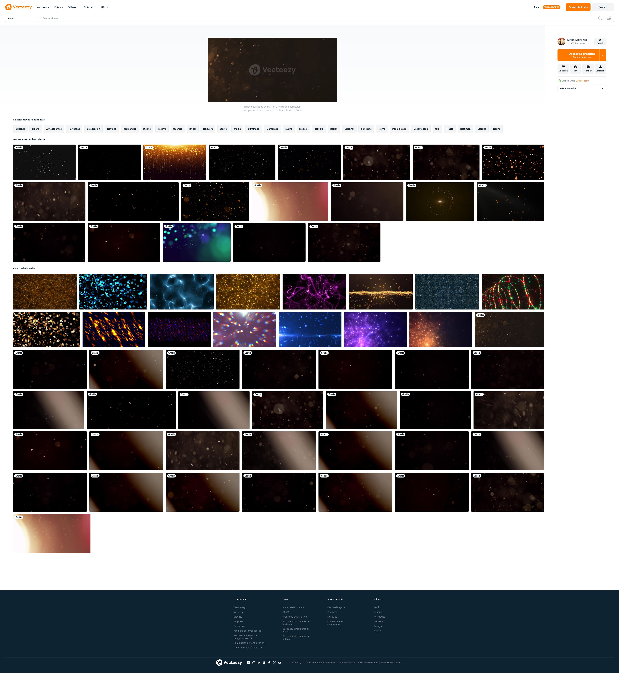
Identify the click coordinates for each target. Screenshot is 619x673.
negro (496, 128)
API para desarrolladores (247, 630)
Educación (239, 626)
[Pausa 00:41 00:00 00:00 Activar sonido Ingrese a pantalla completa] (272, 70)
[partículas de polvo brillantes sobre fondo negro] (309, 162)
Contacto (332, 611)
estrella (482, 128)
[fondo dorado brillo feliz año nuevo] (174, 162)
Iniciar (602, 7)
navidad (111, 128)
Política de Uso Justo (391, 662)
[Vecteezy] (18, 7)
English (378, 607)
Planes (537, 7)
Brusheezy (239, 607)
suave (288, 128)
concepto (366, 128)
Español (378, 611)
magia (237, 128)
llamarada (272, 128)
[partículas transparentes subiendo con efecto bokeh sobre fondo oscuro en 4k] (446, 162)
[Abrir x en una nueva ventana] (274, 662)
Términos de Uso (347, 662)
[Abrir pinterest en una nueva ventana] (264, 662)
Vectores (42, 7)
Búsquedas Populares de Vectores (296, 623)
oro (437, 128)
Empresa (238, 621)
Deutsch (378, 621)
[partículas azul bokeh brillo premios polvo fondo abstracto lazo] (113, 291)
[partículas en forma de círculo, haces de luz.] (440, 201)
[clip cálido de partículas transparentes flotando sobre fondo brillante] (290, 201)
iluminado (253, 128)
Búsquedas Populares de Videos (296, 637)
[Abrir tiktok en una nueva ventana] (269, 662)
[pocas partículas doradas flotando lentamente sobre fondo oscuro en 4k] (133, 201)
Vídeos (72, 7)
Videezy (238, 616)
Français (378, 626)
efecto (223, 128)
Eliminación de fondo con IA (249, 642)
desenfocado (421, 128)
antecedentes (54, 128)
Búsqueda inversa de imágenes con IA (245, 637)
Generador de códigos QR (248, 647)
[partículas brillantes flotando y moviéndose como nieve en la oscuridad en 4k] (509, 410)
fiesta (449, 128)
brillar (192, 128)
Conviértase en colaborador (335, 623)
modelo (303, 128)
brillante (20, 128)
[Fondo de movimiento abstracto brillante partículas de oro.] (215, 201)
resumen (465, 128)
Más (103, 7)
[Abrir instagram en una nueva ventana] (253, 662)
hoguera (208, 128)
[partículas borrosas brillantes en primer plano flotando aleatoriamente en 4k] (367, 201)
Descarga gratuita (582, 55)
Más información (568, 88)
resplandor (129, 128)
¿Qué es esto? (582, 80)
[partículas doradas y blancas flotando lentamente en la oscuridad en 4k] (242, 162)
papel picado (399, 128)
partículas (74, 128)
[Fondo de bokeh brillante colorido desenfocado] (197, 242)
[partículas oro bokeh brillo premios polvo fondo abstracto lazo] (46, 329)
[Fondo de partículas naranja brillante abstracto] (513, 162)
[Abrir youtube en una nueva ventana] (279, 662)
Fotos (57, 7)
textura (319, 128)
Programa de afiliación (295, 616)
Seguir (600, 43)
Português (379, 616)
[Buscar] (600, 18)
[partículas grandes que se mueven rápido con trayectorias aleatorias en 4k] (49, 201)
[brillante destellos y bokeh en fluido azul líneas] (182, 291)
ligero (35, 128)
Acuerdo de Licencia (293, 607)
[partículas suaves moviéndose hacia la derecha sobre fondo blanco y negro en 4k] (507, 450)
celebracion (93, 128)
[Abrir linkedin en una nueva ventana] (259, 662)
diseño (147, 128)
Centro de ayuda (336, 607)
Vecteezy (238, 611)
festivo (162, 128)
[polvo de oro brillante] (109, 162)
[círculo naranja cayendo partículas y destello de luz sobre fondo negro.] (510, 201)
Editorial (88, 7)
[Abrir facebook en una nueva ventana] (248, 662)
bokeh (333, 128)
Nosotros (332, 616)
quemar (177, 128)
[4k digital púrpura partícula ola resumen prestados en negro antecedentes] (314, 291)
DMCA (286, 611)
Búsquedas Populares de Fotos (296, 630)
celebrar (349, 128)
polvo (382, 128)
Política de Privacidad (368, 662)
